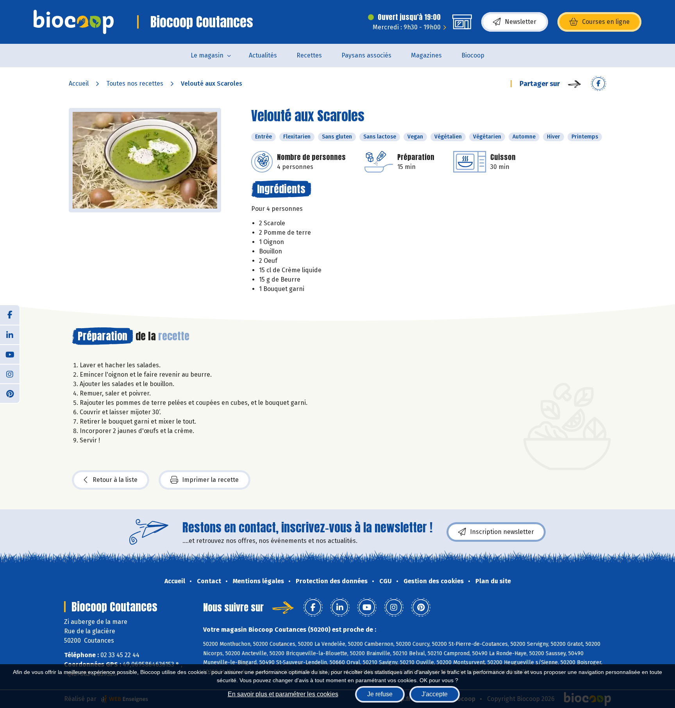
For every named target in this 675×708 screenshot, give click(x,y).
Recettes (309, 55)
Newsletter (520, 21)
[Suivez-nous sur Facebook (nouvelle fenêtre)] (10, 315)
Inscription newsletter (502, 531)
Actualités (263, 55)
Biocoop (472, 55)
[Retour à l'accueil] (74, 22)
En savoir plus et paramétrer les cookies (283, 694)
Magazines (426, 55)
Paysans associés (366, 55)
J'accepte (434, 694)
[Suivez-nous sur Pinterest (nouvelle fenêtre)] (10, 393)
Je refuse (380, 694)
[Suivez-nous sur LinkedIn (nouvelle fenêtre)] (10, 334)
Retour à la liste (115, 479)
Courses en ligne (606, 21)
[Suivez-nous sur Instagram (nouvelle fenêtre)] (10, 373)
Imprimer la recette (210, 479)
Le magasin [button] (207, 55)
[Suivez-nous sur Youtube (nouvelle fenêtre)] (10, 354)
